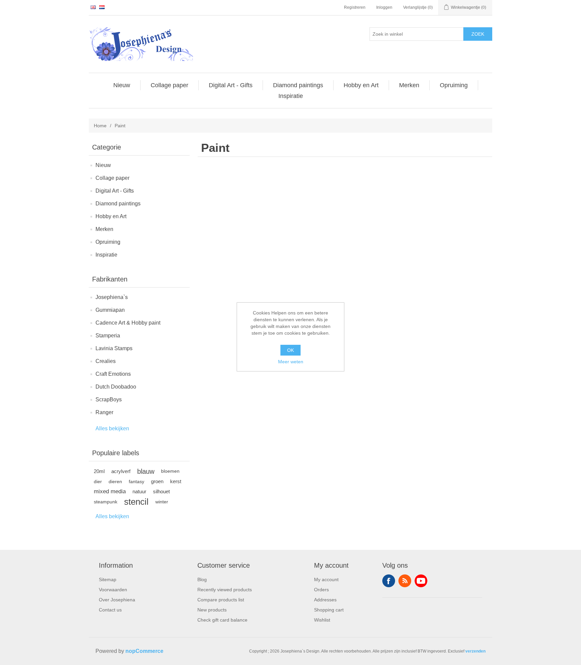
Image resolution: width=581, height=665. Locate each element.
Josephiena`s (111, 297)
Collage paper (112, 178)
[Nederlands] (102, 7)
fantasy (136, 481)
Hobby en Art (110, 216)
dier (98, 481)
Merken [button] (409, 85)
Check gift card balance (222, 620)
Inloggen (384, 7)
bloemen (170, 471)
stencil (136, 501)
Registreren (354, 7)
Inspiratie (106, 255)
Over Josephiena (117, 599)
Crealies (105, 361)
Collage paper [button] (169, 85)
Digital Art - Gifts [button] (231, 85)
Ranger (104, 412)
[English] (93, 7)
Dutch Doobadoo (115, 387)
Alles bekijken (112, 428)
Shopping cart (329, 609)
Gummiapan (110, 310)
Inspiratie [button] (290, 96)
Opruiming (107, 242)
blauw (145, 471)
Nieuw (103, 165)
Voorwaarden (113, 589)
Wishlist (322, 620)
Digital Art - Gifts (114, 191)
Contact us (110, 609)
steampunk (105, 501)
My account (326, 579)
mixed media (110, 491)
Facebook (388, 580)
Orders (321, 589)
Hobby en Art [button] (361, 85)
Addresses (325, 599)
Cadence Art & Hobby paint (127, 323)
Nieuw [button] (121, 85)
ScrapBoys (108, 399)
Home (100, 125)
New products (212, 609)
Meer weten (290, 361)
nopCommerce (144, 651)
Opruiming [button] (454, 85)
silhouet (161, 491)
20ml (99, 471)
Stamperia (107, 335)
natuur (139, 491)
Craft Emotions (113, 374)
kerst (175, 481)
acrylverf (120, 471)
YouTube (421, 580)
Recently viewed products (224, 589)
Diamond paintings (118, 203)
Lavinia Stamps (113, 348)
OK (290, 350)
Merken (104, 229)
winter (161, 501)
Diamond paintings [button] (298, 85)
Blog (202, 579)
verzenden (475, 651)
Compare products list (220, 599)
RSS (404, 580)
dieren (115, 481)
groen (157, 481)
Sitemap (107, 579)
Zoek (477, 34)
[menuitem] (122, 85)
